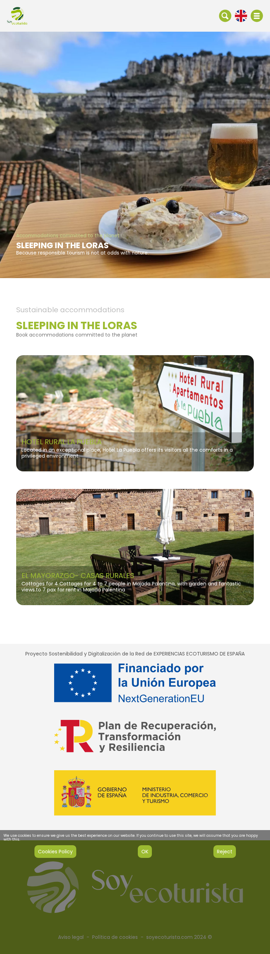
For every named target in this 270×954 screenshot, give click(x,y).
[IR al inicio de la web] (17, 15)
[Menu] (257, 16)
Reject (224, 851)
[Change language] (241, 15)
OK (144, 851)
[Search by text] (225, 15)
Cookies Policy (55, 851)
